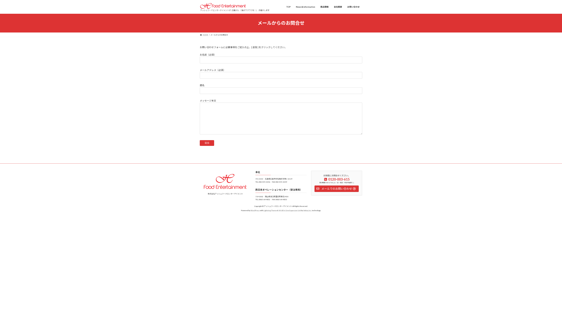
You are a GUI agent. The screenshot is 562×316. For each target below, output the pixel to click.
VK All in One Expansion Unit (290, 210)
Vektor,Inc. (307, 210)
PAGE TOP (547, 303)
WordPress (255, 210)
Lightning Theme (270, 210)
